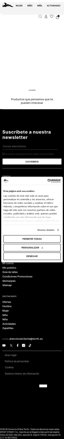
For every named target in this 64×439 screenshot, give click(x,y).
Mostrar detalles (46, 230)
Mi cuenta (8, 263)
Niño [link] (5, 315)
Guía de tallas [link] (10, 272)
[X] (11, 345)
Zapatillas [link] (7, 328)
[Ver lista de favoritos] (51, 16)
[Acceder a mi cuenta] (46, 16)
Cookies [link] (9, 367)
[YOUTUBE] (4, 345)
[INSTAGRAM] (23, 345)
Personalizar (30, 247)
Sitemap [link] (7, 285)
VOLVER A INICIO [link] (11, 22)
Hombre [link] (6, 306)
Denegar (32, 256)
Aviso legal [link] (11, 355)
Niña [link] (5, 319)
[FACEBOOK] (17, 345)
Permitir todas (32, 239)
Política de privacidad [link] (17, 361)
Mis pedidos (9, 268)
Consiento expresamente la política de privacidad (29, 154)
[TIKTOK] (30, 345)
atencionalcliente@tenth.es (26, 338)
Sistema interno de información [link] (22, 373)
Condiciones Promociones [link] (17, 276)
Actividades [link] (9, 324)
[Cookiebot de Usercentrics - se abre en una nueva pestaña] (48, 181)
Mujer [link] (5, 310)
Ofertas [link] (6, 302)
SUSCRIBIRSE (32, 161)
